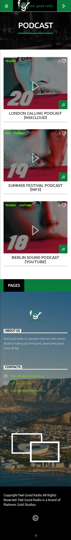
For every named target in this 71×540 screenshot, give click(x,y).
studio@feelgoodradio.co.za (28, 390)
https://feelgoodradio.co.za (27, 376)
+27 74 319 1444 (20, 383)
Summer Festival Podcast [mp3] (35, 187)
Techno (10, 61)
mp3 (7, 133)
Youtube (25, 205)
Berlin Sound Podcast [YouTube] (35, 259)
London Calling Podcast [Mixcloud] (35, 115)
